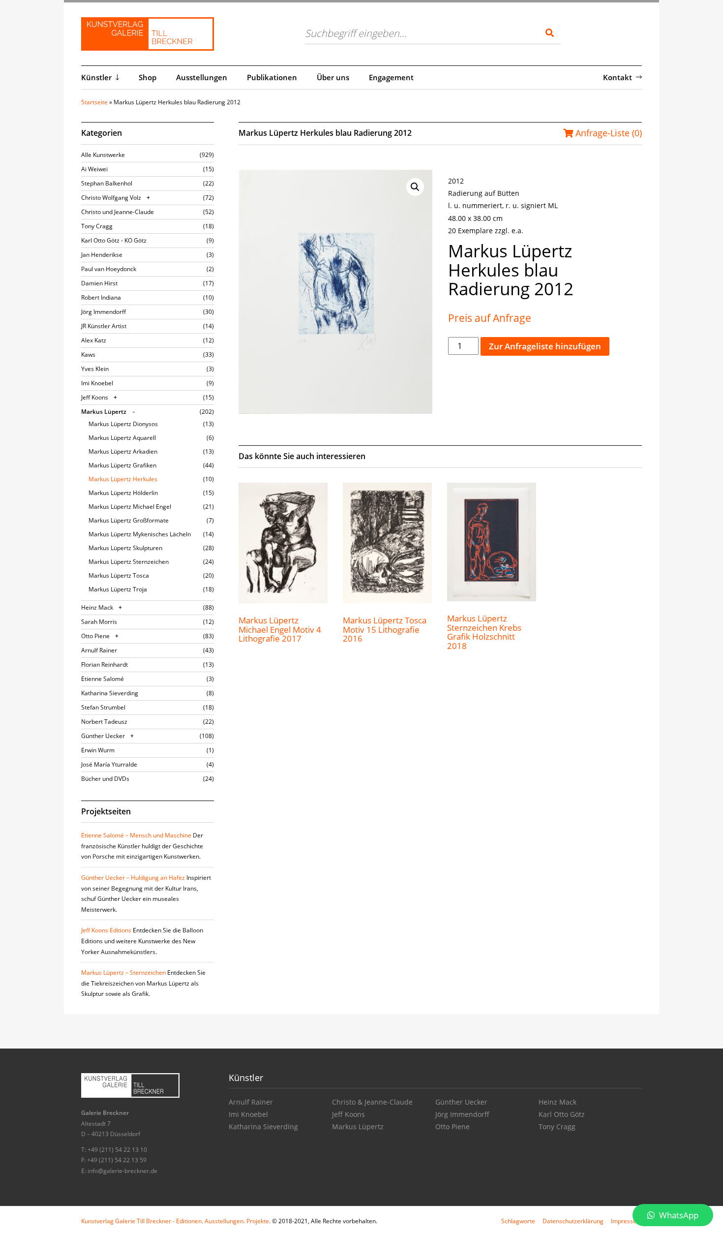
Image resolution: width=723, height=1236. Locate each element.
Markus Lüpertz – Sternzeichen (123, 972)
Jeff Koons (94, 397)
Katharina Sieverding (109, 693)
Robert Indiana (101, 297)
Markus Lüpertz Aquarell (122, 437)
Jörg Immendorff (103, 312)
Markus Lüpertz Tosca (119, 575)
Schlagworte (518, 1221)
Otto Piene (95, 636)
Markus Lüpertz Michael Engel (130, 506)
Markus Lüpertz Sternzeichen (129, 561)
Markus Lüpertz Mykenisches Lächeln (140, 534)
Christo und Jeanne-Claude (117, 212)
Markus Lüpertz (103, 411)
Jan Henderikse (101, 254)
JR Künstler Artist (103, 326)
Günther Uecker (103, 736)
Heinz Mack (97, 607)
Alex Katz (93, 340)
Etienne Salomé (102, 679)
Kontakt (617, 77)
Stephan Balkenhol (106, 183)
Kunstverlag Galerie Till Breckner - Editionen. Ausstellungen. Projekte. (176, 1221)
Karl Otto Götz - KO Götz (114, 240)
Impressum (626, 1221)
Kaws (88, 354)
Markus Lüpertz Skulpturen (125, 548)
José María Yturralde (109, 764)
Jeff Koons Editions (106, 930)
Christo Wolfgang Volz (111, 197)
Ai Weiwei (94, 169)
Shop (147, 77)
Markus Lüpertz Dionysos (123, 424)
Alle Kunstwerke (103, 155)
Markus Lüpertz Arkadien (123, 451)
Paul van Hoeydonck (108, 269)
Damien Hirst (99, 283)
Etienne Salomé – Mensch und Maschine (136, 835)
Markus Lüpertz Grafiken (122, 465)
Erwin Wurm (98, 750)
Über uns (333, 77)
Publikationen (272, 77)
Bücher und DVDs (105, 778)
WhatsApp (677, 1215)
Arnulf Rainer (99, 650)
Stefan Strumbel (103, 707)
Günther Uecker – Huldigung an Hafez (133, 877)
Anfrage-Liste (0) (607, 133)
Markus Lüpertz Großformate (129, 520)
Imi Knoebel (97, 383)
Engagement (391, 77)
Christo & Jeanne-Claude (372, 1102)
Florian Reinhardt (104, 664)
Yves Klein (95, 369)
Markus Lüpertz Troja (118, 589)
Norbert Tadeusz (104, 721)
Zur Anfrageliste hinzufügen (545, 346)
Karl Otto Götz (562, 1114)
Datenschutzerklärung (572, 1221)
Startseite (94, 102)
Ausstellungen (201, 77)
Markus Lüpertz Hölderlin (123, 493)
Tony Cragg (97, 226)
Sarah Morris (99, 622)
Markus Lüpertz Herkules (123, 479)
